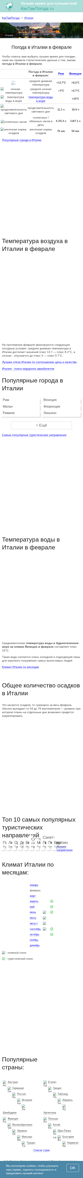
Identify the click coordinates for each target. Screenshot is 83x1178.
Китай (56, 1124)
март (33, 895)
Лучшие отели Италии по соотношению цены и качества (39, 362)
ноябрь (34, 939)
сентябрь (35, 929)
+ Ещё (41, 425)
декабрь (35, 945)
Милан (8, 406)
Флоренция (52, 406)
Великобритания (22, 1124)
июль (33, 917)
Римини (9, 413)
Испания (27, 1099)
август (34, 923)
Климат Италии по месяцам (20, 667)
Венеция (75, 73)
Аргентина (50, 1112)
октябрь (34, 934)
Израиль (67, 1099)
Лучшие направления (65, 848)
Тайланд (63, 1093)
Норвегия (72, 1142)
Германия (59, 846)
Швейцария (10, 1112)
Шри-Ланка (64, 1130)
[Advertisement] (41, 186)
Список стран (41, 1150)
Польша (53, 1118)
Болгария (68, 1136)
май (32, 906)
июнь (33, 912)
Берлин (61, 842)
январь (34, 885)
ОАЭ (23, 846)
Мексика (27, 1136)
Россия (21, 1093)
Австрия (13, 1082)
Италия (28, 17)
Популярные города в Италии (21, 140)
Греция (57, 1088)
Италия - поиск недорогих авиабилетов (28, 368)
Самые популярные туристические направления (34, 435)
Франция (13, 1118)
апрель (34, 901)
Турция (31, 1142)
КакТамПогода (11, 17)
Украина (22, 1130)
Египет (52, 1082)
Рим (61, 73)
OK (73, 1168)
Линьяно (50, 413)
